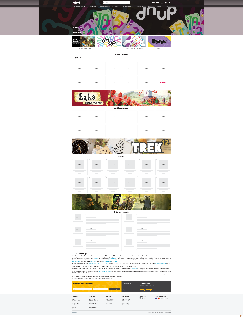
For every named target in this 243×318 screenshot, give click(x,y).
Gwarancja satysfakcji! (93, 303)
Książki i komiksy (140, 6)
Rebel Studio (108, 302)
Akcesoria (159, 6)
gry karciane (93, 261)
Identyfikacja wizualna (93, 308)
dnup (74, 27)
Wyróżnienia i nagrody (93, 300)
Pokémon (117, 6)
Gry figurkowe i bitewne (128, 6)
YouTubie (110, 274)
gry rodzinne (89, 259)
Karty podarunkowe (126, 299)
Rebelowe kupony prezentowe (134, 48)
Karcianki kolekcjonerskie (105, 6)
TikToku (106, 274)
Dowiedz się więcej (77, 32)
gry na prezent (96, 258)
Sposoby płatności (75, 304)
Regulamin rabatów (75, 306)
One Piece (115, 261)
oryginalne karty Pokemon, (164, 259)
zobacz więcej (163, 82)
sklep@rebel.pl (145, 290)
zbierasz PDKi (134, 268)
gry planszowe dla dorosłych (108, 259)
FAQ (72, 308)
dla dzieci (78, 259)
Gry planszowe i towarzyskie (79, 6)
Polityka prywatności (153, 312)
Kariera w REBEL (125, 306)
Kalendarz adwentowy (93, 306)
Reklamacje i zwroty (76, 300)
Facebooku (97, 274)
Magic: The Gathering (76, 261)
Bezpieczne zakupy (75, 303)
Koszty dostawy (75, 297)
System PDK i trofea (126, 300)
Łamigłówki (150, 6)
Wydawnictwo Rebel (110, 299)
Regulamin (161, 312)
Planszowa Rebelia (109, 304)
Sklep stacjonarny (92, 302)
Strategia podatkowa (126, 304)
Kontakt (73, 299)
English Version (109, 303)
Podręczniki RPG (93, 6)
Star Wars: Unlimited (107, 261)
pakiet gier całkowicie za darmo (105, 271)
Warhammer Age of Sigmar (103, 263)
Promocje (167, 6)
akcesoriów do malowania (160, 263)
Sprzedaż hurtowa (109, 300)
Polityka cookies (125, 303)
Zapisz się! (114, 289)
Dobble (159, 48)
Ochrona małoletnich (93, 307)
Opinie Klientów (92, 299)
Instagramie (102, 274)
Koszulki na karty (109, 297)
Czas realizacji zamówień (76, 302)
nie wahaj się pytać (113, 258)
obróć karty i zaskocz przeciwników (83, 30)
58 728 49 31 (144, 283)
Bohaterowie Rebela (93, 304)
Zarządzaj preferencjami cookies (241, 315)
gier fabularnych (130, 264)
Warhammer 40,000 (92, 263)
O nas (90, 297)
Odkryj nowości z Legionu (83, 48)
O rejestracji (74, 307)
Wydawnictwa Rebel (141, 274)
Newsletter (124, 297)
